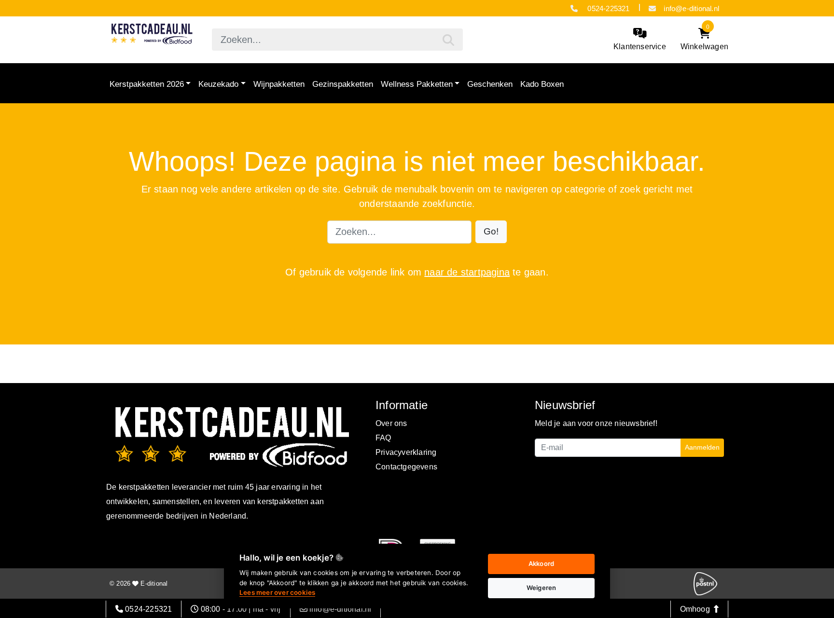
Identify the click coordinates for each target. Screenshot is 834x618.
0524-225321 (607, 8)
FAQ (383, 438)
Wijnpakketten (279, 84)
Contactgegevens (406, 467)
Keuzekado (218, 84)
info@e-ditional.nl (691, 8)
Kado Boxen (542, 84)
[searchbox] (337, 39)
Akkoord (541, 563)
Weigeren (541, 587)
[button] (491, 231)
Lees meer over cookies (277, 592)
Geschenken (490, 84)
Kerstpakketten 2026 (147, 84)
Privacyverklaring (405, 452)
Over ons (391, 423)
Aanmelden (702, 447)
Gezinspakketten (342, 84)
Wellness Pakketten (417, 84)
